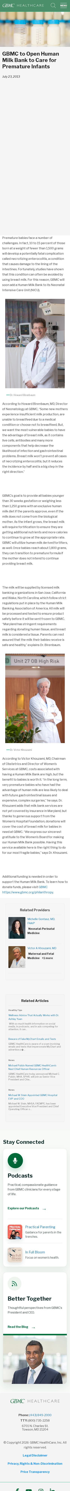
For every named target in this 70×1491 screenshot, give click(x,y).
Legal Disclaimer (35, 1455)
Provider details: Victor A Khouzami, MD (34, 959)
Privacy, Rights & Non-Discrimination (35, 1463)
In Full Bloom (35, 1252)
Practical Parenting (40, 1227)
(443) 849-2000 (40, 1415)
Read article (34, 1021)
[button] (64, 5)
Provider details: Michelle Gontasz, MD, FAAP (34, 930)
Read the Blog (22, 1326)
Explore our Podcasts (27, 1208)
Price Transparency (35, 1472)
